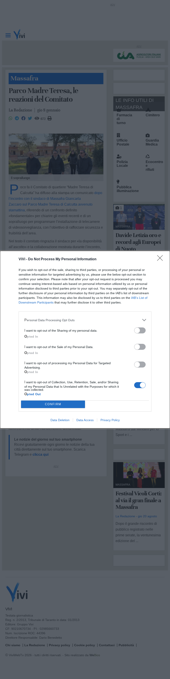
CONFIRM (53, 404)
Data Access (85, 420)
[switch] (140, 330)
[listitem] (85, 320)
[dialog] (85, 339)
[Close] (161, 259)
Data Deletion (60, 420)
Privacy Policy (110, 420)
